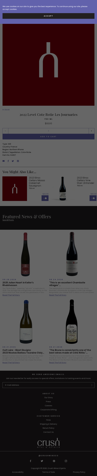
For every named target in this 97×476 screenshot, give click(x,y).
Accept (48, 16)
